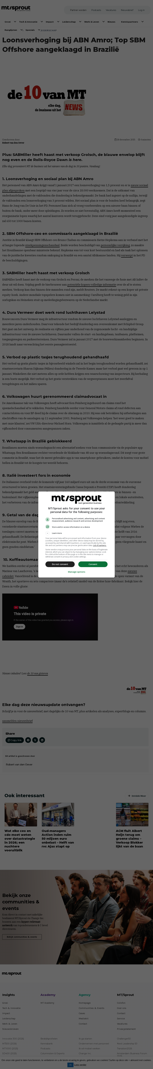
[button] (76, 533)
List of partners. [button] (99, 545)
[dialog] (76, 534)
